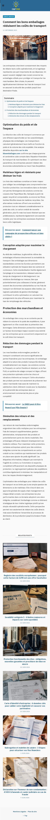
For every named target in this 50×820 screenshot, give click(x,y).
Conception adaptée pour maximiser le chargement (26, 107)
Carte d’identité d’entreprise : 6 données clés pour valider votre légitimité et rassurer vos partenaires (25, 705)
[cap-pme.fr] (15, 5)
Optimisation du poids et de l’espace (20, 101)
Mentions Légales (19, 812)
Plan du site (32, 812)
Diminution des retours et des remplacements (24, 116)
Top (25, 816)
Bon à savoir (9, 16)
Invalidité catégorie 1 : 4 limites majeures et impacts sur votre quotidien (25, 618)
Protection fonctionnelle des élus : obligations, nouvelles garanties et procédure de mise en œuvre (25, 661)
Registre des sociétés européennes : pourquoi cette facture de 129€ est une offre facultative (25, 576)
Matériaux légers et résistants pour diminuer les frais (27, 104)
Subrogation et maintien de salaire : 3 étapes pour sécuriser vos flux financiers (25, 749)
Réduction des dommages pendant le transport (25, 113)
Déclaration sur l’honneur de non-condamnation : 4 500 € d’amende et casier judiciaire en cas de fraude (25, 792)
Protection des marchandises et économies (23, 110)
